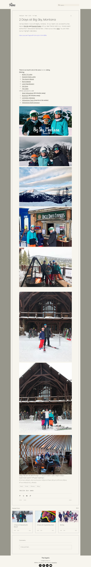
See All (77, 508)
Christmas (33, 486)
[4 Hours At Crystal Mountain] (45, 516)
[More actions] (71, 16)
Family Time (22, 490)
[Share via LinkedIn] (27, 495)
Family (21, 486)
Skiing (38, 486)
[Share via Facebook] (20, 495)
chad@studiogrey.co (45, 562)
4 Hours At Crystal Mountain (45, 525)
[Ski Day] (68, 516)
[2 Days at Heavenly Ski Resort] (22, 516)
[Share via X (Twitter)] (23, 495)
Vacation (32, 490)
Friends (26, 486)
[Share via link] (30, 495)
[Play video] (45, 49)
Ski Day (62, 525)
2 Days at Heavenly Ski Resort (21, 526)
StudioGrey (54, 564)
